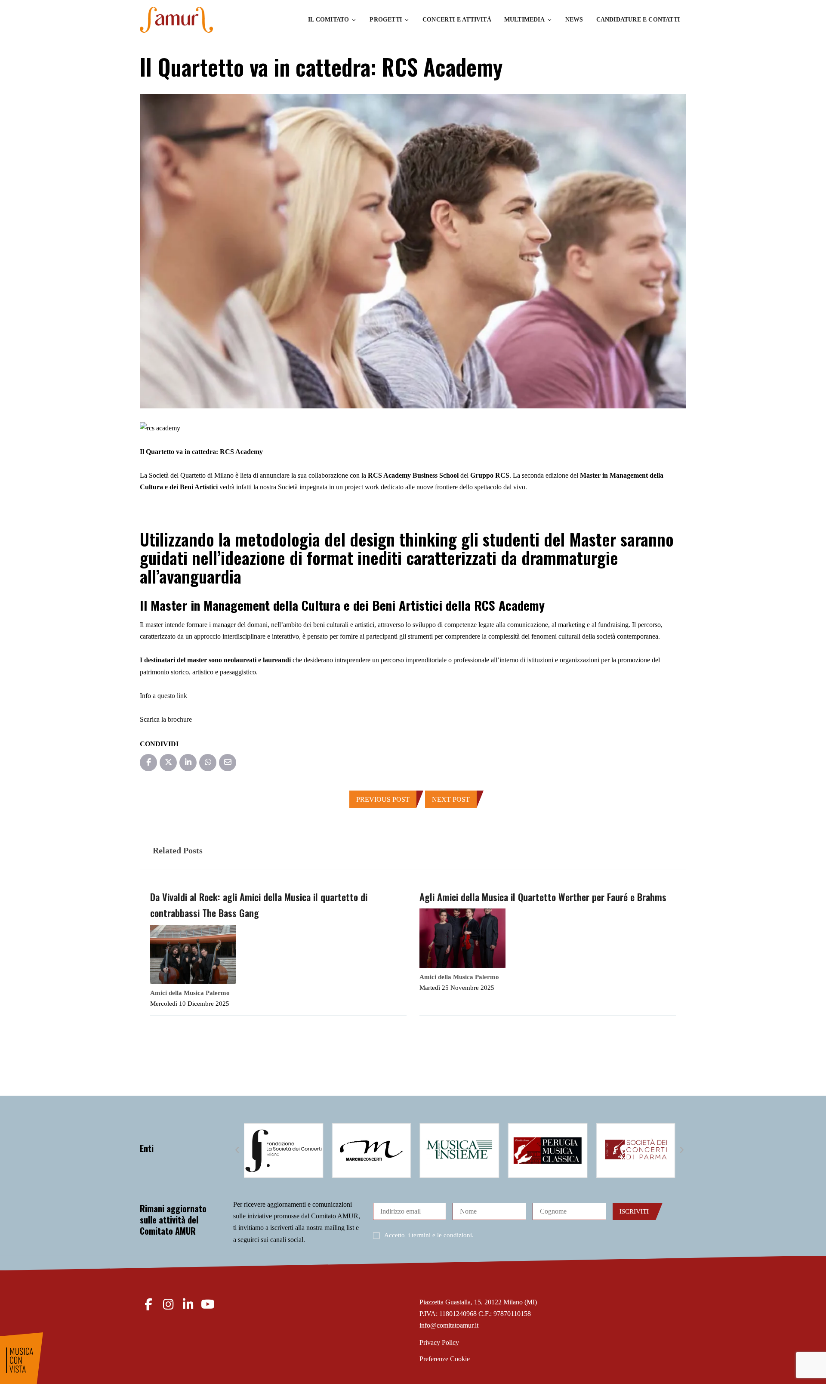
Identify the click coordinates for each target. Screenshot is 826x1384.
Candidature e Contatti (638, 19)
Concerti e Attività (456, 19)
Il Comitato (328, 19)
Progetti (386, 19)
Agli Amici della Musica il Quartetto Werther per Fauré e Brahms (542, 897)
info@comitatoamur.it (448, 1325)
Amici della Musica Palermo (190, 992)
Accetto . (429, 1235)
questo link (172, 695)
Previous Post (383, 799)
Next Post (451, 799)
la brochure (176, 719)
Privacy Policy (439, 1342)
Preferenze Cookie (444, 1358)
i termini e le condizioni (440, 1235)
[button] (237, 1150)
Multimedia (524, 19)
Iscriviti (634, 1211)
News (574, 19)
